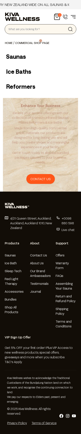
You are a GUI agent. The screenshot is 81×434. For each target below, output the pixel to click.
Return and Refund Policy (65, 298)
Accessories (14, 291)
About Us (37, 263)
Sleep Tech (13, 271)
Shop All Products (11, 309)
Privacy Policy (17, 423)
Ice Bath (11, 263)
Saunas (10, 255)
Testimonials (39, 283)
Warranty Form (62, 265)
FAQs (59, 276)
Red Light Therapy (11, 281)
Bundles (11, 299)
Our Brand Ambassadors (40, 273)
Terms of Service (44, 423)
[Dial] (65, 17)
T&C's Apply (13, 362)
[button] (57, 16)
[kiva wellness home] (40, 206)
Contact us (40, 179)
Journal (35, 291)
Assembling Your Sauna (64, 286)
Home (9, 43)
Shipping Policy (62, 311)
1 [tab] (40, 40)
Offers (60, 255)
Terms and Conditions (64, 323)
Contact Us (38, 255)
